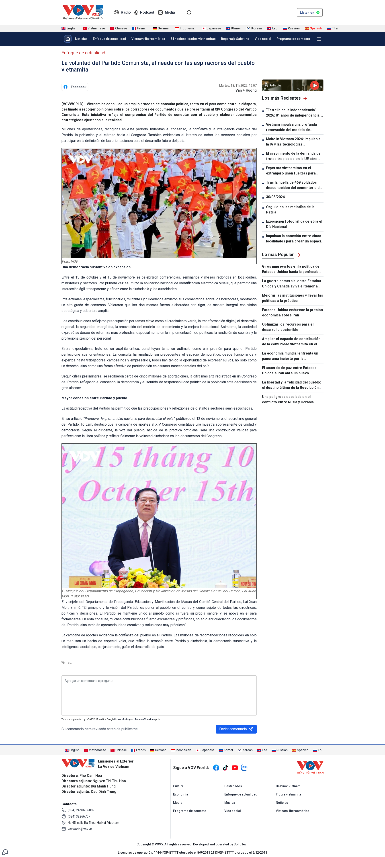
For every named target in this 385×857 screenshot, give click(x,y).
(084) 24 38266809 (81, 810)
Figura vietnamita (288, 794)
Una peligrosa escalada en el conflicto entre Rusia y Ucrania (288, 399)
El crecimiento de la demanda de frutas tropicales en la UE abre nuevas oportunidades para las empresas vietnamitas (293, 156)
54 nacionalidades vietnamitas (193, 39)
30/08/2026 (275, 197)
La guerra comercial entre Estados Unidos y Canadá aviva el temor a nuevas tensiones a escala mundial (291, 284)
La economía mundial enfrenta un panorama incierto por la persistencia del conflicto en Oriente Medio (290, 356)
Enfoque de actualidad (109, 39)
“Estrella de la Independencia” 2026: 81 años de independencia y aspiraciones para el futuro (294, 113)
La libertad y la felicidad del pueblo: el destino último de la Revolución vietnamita (291, 385)
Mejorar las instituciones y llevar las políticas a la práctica (292, 298)
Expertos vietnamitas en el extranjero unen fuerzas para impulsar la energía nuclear (291, 171)
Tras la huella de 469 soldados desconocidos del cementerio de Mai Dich (294, 185)
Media (170, 12)
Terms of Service (144, 719)
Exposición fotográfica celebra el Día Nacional (294, 224)
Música (229, 802)
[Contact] (5, 852)
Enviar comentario (233, 729)
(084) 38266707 (79, 816)
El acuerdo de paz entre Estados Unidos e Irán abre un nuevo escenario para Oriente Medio (289, 371)
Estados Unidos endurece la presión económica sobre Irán (292, 312)
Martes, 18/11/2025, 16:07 (238, 85)
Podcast (147, 12)
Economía (180, 794)
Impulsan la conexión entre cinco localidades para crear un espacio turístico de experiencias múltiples (294, 239)
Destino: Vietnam (288, 786)
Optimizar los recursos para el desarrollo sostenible (287, 327)
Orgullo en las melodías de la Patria (290, 209)
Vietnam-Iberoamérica (148, 39)
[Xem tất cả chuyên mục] (319, 39)
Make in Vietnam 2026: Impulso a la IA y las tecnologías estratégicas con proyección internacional (293, 142)
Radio (126, 12)
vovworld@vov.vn (80, 829)
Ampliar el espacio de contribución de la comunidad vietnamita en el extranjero (291, 342)
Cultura (178, 786)
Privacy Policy (122, 719)
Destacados (233, 786)
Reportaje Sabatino (235, 39)
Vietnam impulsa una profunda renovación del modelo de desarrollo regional (291, 127)
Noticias (81, 39)
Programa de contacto (293, 39)
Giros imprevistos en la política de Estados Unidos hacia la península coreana (290, 269)
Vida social (263, 39)
